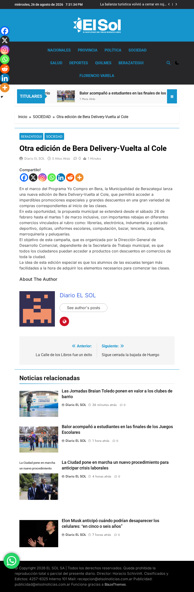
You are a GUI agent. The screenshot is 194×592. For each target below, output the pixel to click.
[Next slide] (176, 4)
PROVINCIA (87, 50)
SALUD (56, 63)
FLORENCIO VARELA (96, 75)
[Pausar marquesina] (172, 96)
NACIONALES (59, 50)
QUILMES (103, 63)
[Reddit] (70, 177)
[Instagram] (42, 177)
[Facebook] (24, 177)
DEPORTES (78, 63)
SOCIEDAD (137, 50)
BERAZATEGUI (131, 63)
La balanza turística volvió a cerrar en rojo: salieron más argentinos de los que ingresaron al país (133, 4)
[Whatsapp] (52, 177)
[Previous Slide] (169, 4)
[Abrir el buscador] (168, 63)
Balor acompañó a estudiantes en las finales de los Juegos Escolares (132, 93)
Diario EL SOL (34, 158)
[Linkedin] (61, 177)
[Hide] (2, 97)
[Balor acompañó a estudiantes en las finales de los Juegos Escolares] (60, 96)
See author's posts (83, 307)
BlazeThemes (115, 584)
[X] (33, 177)
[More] (79, 177)
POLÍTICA (113, 50)
